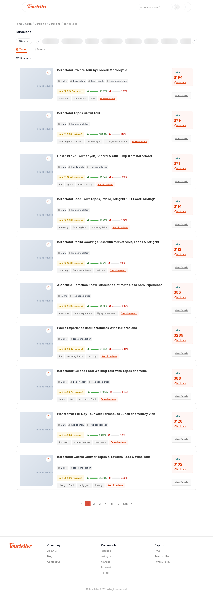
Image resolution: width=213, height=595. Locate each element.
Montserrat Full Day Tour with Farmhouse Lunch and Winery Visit (106, 414)
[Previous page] (82, 503)
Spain (28, 23)
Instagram (106, 556)
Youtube (105, 561)
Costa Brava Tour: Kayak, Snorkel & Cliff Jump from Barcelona (104, 156)
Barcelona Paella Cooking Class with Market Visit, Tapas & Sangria (108, 242)
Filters (22, 41)
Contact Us (53, 561)
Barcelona (54, 23)
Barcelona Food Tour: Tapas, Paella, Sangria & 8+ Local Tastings (106, 199)
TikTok (104, 572)
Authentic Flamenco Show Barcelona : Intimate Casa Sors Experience (109, 285)
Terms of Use (162, 556)
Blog (49, 556)
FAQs (157, 550)
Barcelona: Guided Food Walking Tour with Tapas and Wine (102, 371)
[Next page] (131, 503)
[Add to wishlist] (48, 72)
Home (19, 23)
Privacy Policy (162, 561)
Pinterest (106, 567)
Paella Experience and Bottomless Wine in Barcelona (97, 328)
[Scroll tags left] (38, 41)
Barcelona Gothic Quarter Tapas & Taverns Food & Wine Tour (103, 457)
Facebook (106, 550)
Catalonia (40, 23)
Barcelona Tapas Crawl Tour (79, 113)
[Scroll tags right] (194, 41)
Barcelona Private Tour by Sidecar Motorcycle (92, 70)
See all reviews (107, 98)
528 (125, 503)
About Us (52, 550)
